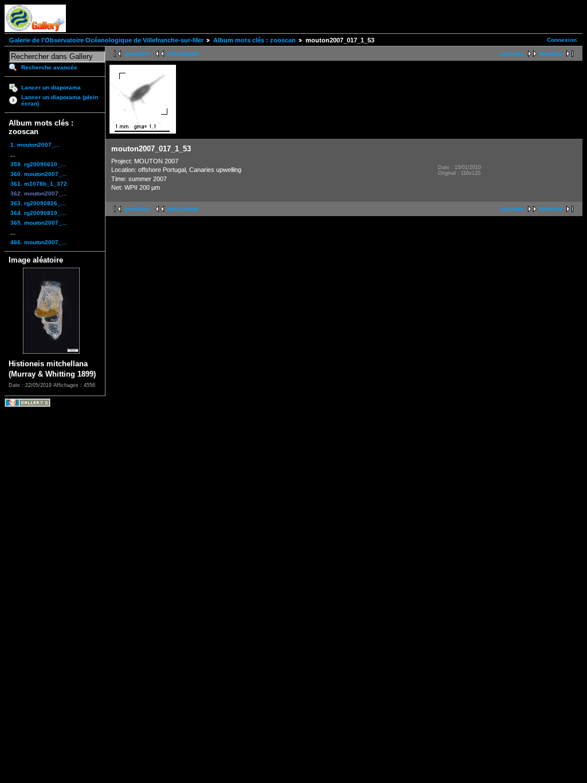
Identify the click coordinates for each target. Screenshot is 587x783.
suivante (512, 53)
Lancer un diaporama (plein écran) (59, 100)
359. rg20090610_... (38, 164)
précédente (183, 53)
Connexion (562, 40)
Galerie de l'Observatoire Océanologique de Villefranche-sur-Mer (106, 40)
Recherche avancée (49, 67)
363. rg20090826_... (38, 203)
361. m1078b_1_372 (38, 184)
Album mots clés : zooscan (254, 40)
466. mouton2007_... (38, 242)
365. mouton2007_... (38, 223)
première (137, 53)
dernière (551, 53)
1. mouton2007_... (35, 145)
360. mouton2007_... (38, 174)
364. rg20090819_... (38, 213)
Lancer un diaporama (51, 87)
